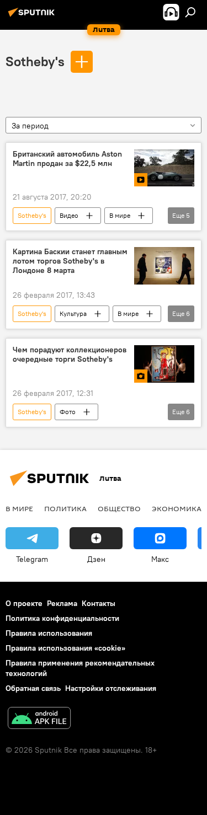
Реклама (62, 603)
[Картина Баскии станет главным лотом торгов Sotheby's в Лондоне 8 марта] (164, 266)
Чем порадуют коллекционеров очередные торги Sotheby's (69, 354)
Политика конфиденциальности (62, 618)
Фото (68, 412)
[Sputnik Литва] (33, 17)
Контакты (98, 603)
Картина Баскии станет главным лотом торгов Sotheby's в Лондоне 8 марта (70, 261)
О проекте (24, 603)
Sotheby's (35, 61)
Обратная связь (33, 688)
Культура (73, 313)
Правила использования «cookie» (65, 648)
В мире (119, 215)
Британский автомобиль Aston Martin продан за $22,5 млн (67, 158)
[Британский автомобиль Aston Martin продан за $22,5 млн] (164, 168)
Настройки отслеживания (110, 688)
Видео (69, 215)
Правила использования (49, 633)
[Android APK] (39, 719)
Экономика (176, 508)
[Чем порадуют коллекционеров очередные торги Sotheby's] (164, 364)
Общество (119, 508)
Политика (65, 508)
